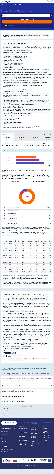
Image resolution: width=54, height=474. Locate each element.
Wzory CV (33, 429)
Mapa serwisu (46, 443)
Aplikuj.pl (5, 1)
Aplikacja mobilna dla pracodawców (23, 439)
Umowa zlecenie (21, 137)
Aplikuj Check (46, 435)
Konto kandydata (5, 446)
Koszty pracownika (14, 181)
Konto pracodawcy (23, 432)
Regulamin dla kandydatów (7, 449)
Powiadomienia (5, 451)
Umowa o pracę (8, 137)
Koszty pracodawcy (39, 181)
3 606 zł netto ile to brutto (6, 408)
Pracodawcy (4, 441)
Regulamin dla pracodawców (22, 443)
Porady (3, 444)
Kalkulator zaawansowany (7, 25)
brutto (23, 19)
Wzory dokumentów (22, 435)
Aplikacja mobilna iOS (35, 444)
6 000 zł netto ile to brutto (6, 415)
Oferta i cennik (22, 426)
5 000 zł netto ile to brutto (6, 412)
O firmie (45, 426)
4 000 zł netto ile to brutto (6, 410)
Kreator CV (34, 427)
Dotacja (45, 440)
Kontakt (45, 428)
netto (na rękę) (31, 19)
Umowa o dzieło (35, 137)
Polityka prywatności (46, 432)
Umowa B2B (47, 137)
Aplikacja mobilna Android (35, 440)
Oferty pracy (4, 438)
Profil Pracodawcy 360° (23, 429)
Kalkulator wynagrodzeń (12, 4)
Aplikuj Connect (47, 437)
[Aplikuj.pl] (9, 423)
